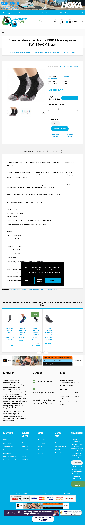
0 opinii (62, 67)
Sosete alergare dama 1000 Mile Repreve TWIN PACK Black (54, 52)
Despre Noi (7, 443)
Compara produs (70, 135)
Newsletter (58, 453)
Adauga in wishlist (55, 135)
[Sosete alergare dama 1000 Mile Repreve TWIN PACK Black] (26, 85)
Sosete (28, 52)
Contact (24, 443)
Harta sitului (42, 443)
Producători (42, 440)
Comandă (79, 13)
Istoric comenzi (60, 446)
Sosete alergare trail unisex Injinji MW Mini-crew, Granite (49, 334)
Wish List (58, 449)
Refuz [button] (27, 280)
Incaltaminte (20, 52)
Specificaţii (42, 151)
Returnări (25, 459)
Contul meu (46, 13)
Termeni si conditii (9, 460)
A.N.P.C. (40, 447)
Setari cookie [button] (39, 280)
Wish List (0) (58, 13)
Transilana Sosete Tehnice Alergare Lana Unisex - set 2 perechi (9, 335)
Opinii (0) (57, 151)
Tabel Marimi (70, 98)
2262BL (54, 290)
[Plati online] (43, 501)
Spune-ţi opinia (72, 67)
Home (12, 52)
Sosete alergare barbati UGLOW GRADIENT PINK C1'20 (35, 334)
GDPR (5, 440)
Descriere (28, 151)
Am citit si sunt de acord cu (77, 472)
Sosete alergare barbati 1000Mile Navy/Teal (22, 332)
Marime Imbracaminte (57, 104)
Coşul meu (68, 13)
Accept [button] (53, 280)
